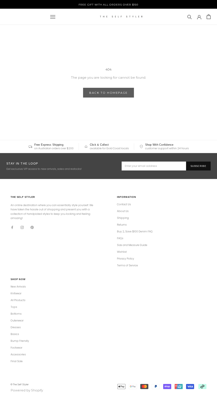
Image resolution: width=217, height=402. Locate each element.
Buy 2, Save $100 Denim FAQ (135, 231)
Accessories (18, 354)
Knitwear (16, 293)
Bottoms (16, 314)
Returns (122, 224)
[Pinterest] (32, 227)
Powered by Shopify (27, 390)
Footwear (16, 347)
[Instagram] (22, 227)
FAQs (120, 238)
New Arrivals (18, 286)
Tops (14, 307)
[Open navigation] (52, 17)
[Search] (189, 16)
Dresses (16, 327)
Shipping (123, 218)
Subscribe (198, 166)
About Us (123, 211)
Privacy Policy (125, 258)
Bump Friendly (20, 341)
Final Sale (17, 361)
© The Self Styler (20, 384)
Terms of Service (127, 265)
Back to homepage (108, 92)
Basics (15, 334)
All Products (18, 300)
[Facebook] (12, 227)
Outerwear (17, 320)
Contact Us (124, 204)
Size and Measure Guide (132, 245)
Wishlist (122, 252)
